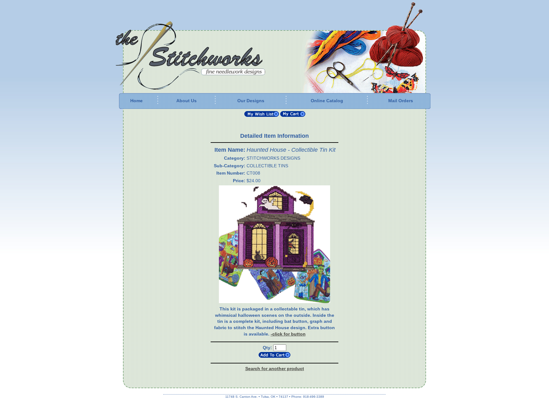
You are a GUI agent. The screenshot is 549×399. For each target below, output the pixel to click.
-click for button (288, 333)
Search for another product (274, 368)
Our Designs (250, 100)
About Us (186, 100)
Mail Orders (400, 100)
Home (136, 100)
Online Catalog (327, 100)
